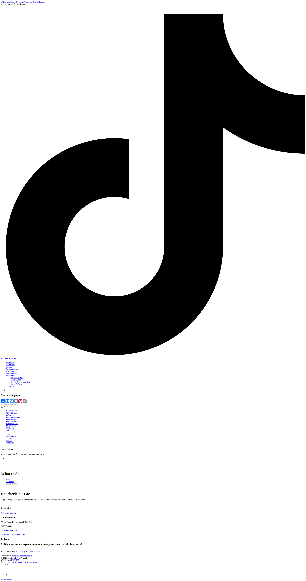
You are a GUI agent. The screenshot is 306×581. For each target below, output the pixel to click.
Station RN (11, 430)
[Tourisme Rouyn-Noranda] (23, 2)
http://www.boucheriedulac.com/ (13, 534)
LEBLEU (15, 560)
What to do (10, 482)
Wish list (10, 428)
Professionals (11, 375)
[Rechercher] (5, 390)
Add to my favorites (8, 513)
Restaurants (10, 371)
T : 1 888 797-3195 (8, 359)
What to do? (10, 365)
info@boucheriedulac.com (11, 530)
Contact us (10, 386)
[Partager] (7, 390)
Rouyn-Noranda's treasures (21, 556)
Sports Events (16, 380)
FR (2, 390)
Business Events (17, 378)
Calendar (9, 367)
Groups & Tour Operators (20, 382)
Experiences (10, 363)
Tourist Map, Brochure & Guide (28, 551)
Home (8, 434)
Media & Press (16, 384)
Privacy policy (6, 579)
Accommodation (12, 369)
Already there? (11, 373)
